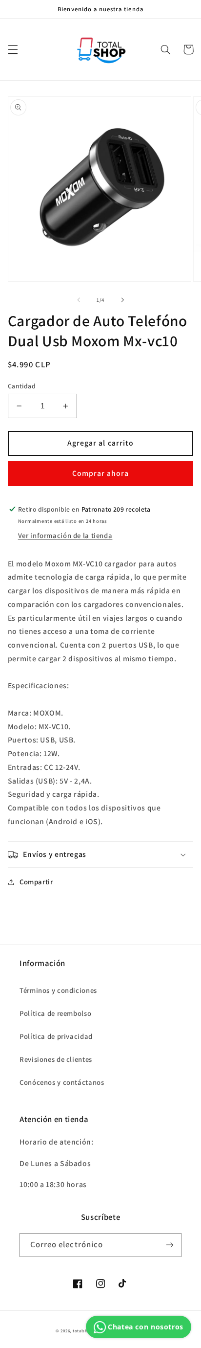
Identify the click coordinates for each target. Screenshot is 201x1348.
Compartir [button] (36, 881)
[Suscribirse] (170, 1245)
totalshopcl (85, 1331)
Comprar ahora (100, 473)
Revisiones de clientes (56, 1059)
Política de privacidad (56, 1036)
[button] (12, 49)
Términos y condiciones (58, 990)
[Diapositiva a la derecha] (122, 300)
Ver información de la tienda (65, 535)
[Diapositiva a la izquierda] (78, 300)
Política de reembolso (55, 1013)
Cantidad (22, 386)
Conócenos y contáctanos (62, 1082)
